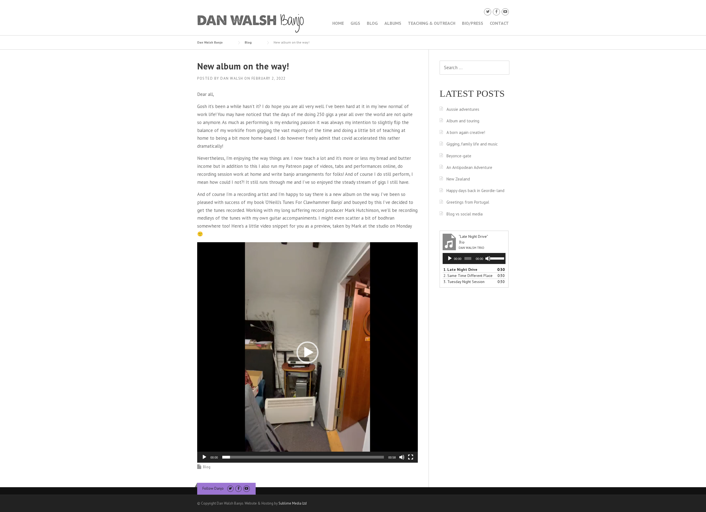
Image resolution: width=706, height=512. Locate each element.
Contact (499, 23)
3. (464, 281)
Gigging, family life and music (472, 144)
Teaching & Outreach (431, 23)
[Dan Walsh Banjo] (251, 23)
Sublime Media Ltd (293, 503)
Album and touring (462, 120)
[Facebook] (496, 12)
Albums (392, 23)
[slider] (303, 457)
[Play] (204, 457)
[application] (307, 352)
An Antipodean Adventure (469, 167)
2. (468, 275)
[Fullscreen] (410, 457)
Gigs (355, 23)
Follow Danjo (213, 488)
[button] (307, 352)
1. (460, 269)
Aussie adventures (462, 109)
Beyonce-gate (458, 155)
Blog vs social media (464, 214)
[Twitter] (487, 12)
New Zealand (458, 179)
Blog (372, 23)
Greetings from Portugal (467, 202)
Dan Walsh (231, 78)
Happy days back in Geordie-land (475, 190)
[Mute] (402, 457)
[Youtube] (505, 12)
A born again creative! (465, 132)
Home (338, 23)
